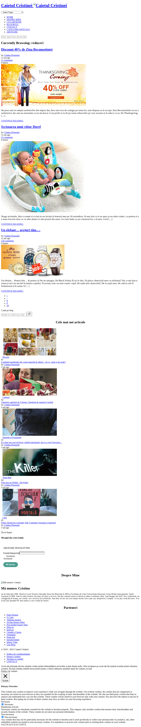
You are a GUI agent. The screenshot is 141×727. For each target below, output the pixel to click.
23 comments (7, 137)
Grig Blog (11, 645)
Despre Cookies (14, 656)
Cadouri (6, 397)
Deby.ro (10, 627)
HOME (10, 17)
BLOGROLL (13, 24)
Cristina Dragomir (12, 55)
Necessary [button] (5, 702)
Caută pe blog (7, 310)
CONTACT (12, 27)
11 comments (7, 60)
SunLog (10, 630)
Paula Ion (11, 637)
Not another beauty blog (17, 625)
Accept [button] (89, 669)
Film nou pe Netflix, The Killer (14, 482)
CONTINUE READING (12, 121)
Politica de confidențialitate (18, 654)
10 (8, 306)
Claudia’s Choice (14, 632)
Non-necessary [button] (7, 714)
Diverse (5, 357)
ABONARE (12, 32)
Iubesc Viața (12, 642)
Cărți (4, 518)
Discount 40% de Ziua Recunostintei (27, 49)
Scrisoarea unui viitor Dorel (21, 126)
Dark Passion (12, 615)
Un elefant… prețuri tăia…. (20, 230)
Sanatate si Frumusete (11, 437)
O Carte (10, 617)
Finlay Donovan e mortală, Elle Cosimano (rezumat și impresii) (28, 523)
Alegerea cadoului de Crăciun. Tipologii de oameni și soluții (27, 402)
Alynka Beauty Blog (16, 622)
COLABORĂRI (14, 22)
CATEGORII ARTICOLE (18, 29)
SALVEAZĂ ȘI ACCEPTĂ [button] (13, 724)
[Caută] (29, 314)
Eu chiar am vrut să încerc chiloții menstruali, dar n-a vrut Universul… (31, 442)
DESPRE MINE (14, 19)
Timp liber (6, 477)
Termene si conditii (15, 659)
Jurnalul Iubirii (13, 640)
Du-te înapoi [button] (6, 532)
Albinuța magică (14, 620)
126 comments (7, 241)
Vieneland (11, 635)
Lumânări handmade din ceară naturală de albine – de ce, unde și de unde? (33, 362)
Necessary (8, 704)
